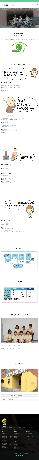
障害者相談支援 (5, 441)
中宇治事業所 (16, 433)
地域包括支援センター (6, 443)
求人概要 (28, 439)
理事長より (16, 443)
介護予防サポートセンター (7, 444)
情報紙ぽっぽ (16, 448)
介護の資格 (4, 446)
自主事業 (3, 448)
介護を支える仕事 (29, 436)
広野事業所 (16, 437)
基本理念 (15, 444)
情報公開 (15, 447)
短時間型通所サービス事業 (7, 436)
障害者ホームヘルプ (5, 440)
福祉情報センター (5, 447)
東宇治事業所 (16, 436)
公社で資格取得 (29, 433)
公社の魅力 (28, 437)
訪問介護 (3, 433)
